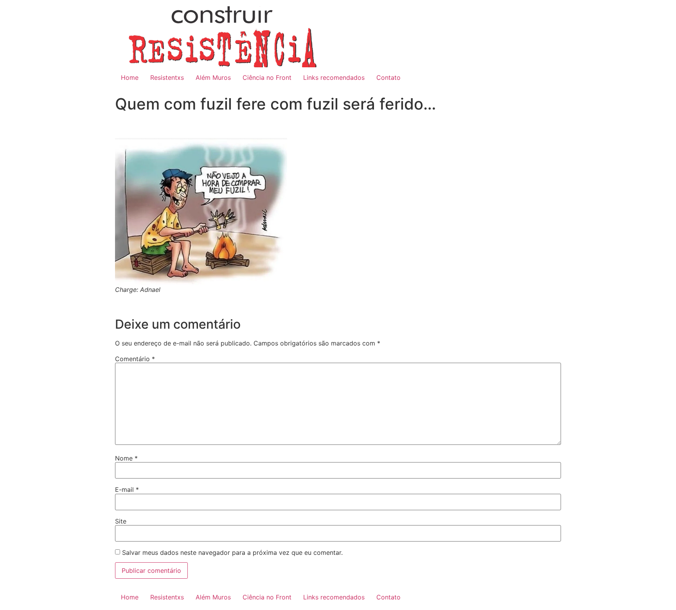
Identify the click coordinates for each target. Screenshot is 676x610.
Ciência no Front (267, 77)
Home (129, 77)
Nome (126, 458)
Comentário (135, 359)
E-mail (127, 489)
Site (120, 521)
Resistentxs (167, 77)
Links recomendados (334, 77)
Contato (388, 77)
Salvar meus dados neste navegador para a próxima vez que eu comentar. (232, 552)
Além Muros (213, 77)
